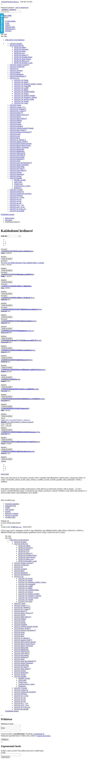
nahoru (3, 461)
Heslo (3, 728)
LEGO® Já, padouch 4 (18, 140)
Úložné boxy (18, 184)
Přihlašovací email (7, 724)
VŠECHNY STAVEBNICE (14, 40)
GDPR (7, 508)
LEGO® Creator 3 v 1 (17, 107)
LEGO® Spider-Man (17, 167)
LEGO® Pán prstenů (17, 157)
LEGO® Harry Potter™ (18, 130)
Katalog (8, 511)
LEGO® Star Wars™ (17, 168)
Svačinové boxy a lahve (22, 186)
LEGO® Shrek (15, 161)
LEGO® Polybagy (16, 195)
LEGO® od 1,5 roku (17, 197)
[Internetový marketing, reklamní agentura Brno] (16, 527)
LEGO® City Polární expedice (24, 95)
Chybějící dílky (10, 517)
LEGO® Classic (15, 105)
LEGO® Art (14, 68)
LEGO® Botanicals (16, 74)
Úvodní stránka (10, 21)
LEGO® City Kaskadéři (22, 86)
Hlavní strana (9, 218)
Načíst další (5, 474)
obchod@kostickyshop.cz (10, 2)
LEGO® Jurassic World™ (19, 142)
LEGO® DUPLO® (17, 45)
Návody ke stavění (11, 515)
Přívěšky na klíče (20, 180)
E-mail (3, 753)
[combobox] (20, 236)
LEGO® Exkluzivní (17, 192)
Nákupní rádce (10, 27)
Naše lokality (9, 510)
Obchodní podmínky (12, 504)
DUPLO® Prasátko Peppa (23, 57)
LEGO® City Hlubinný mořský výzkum (28, 84)
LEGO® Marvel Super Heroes (20, 145)
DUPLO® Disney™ (21, 55)
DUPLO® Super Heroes (22, 59)
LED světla (18, 182)
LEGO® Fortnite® (16, 126)
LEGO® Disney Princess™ (19, 115)
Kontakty (8, 31)
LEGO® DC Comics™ (18, 111)
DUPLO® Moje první (21, 61)
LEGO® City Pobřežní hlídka (24, 92)
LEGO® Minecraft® (17, 149)
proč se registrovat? (21, 7)
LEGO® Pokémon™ (17, 159)
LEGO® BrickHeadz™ (18, 76)
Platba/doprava (10, 29)
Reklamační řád (10, 506)
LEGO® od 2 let (15, 199)
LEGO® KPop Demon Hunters (21, 143)
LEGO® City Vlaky (21, 103)
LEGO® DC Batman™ (18, 109)
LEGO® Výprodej (16, 190)
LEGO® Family (15, 122)
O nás (7, 23)
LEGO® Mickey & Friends (19, 147)
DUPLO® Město (20, 47)
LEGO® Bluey (15, 72)
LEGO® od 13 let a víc (18, 209)
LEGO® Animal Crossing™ (19, 65)
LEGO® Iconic (15, 134)
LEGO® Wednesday (17, 174)
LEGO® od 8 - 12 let (17, 207)
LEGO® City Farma (21, 80)
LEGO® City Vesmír (21, 101)
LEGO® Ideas (15, 138)
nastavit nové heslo (43, 736)
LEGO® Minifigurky (17, 151)
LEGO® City (14, 78)
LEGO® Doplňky (16, 178)
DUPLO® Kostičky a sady (23, 63)
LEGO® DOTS (15, 117)
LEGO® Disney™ (16, 113)
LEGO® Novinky (16, 43)
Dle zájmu (8, 220)
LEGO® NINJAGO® (17, 153)
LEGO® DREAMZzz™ (18, 118)
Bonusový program (11, 513)
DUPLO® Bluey (20, 51)
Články (7, 25)
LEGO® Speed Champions (19, 165)
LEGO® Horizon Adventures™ (21, 132)
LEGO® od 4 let (15, 203)
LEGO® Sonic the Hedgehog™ (21, 163)
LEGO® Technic (16, 172)
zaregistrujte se (39, 734)
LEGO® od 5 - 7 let (17, 205)
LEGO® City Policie (21, 93)
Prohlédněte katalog (7, 214)
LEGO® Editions (16, 120)
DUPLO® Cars (19, 53)
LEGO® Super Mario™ (18, 170)
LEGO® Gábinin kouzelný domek (21, 128)
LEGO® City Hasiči (21, 82)
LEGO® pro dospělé (17, 211)
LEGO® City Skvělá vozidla (24, 99)
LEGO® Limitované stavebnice (21, 193)
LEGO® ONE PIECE (17, 155)
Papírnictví (17, 188)
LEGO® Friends (15, 124)
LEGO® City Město (21, 90)
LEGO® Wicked (15, 176)
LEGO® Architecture (17, 67)
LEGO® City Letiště (21, 88)
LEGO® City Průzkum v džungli (25, 97)
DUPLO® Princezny (21, 49)
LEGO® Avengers (16, 70)
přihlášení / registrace (8, 9)
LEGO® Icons (15, 136)
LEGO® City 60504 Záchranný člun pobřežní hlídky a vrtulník (22, 263)
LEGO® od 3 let (15, 201)
